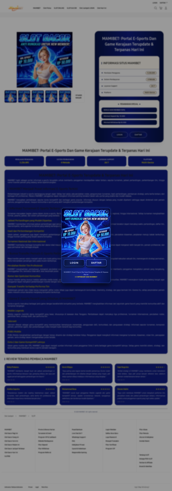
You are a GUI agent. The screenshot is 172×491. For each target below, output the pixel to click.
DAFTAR (96, 263)
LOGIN (74, 263)
